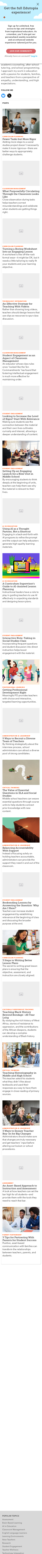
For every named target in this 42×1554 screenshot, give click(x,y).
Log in (34, 56)
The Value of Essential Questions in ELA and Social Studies (19, 793)
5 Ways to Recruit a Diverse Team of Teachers (18, 740)
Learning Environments (13, 1536)
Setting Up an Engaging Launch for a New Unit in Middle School (17, 474)
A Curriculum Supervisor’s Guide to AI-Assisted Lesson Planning (19, 586)
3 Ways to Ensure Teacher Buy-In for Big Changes (18, 1132)
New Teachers (8, 1540)
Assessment (7, 1520)
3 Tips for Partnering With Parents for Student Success (19, 1239)
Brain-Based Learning (12, 1523)
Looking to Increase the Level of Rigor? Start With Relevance (20, 417)
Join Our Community (21, 51)
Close (37, 4)
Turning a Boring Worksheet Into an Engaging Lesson (19, 250)
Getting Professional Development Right (14, 691)
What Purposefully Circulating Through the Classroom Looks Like (20, 194)
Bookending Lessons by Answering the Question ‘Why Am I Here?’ (20, 905)
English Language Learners (14, 1533)
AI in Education (9, 1526)
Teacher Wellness (10, 1550)
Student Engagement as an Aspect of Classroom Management (18, 358)
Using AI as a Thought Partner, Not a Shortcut (16, 530)
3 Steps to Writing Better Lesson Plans (17, 962)
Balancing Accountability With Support (17, 849)
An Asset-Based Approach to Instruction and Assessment (19, 1187)
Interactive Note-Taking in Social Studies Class (18, 639)
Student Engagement (12, 1547)
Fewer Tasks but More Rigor (19, 139)
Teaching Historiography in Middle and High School (19, 1074)
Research (6, 1543)
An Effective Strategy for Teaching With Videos (17, 305)
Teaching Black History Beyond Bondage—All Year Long (18, 1015)
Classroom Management (13, 1530)
